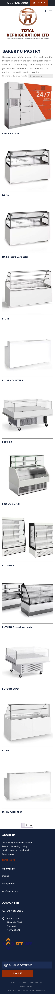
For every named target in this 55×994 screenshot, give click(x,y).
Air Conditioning (10, 891)
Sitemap (22, 983)
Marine (5, 876)
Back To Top (36, 983)
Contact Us (26, 987)
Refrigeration (8, 883)
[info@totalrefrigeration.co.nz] (39, 3)
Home (12, 983)
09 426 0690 (19, 3)
